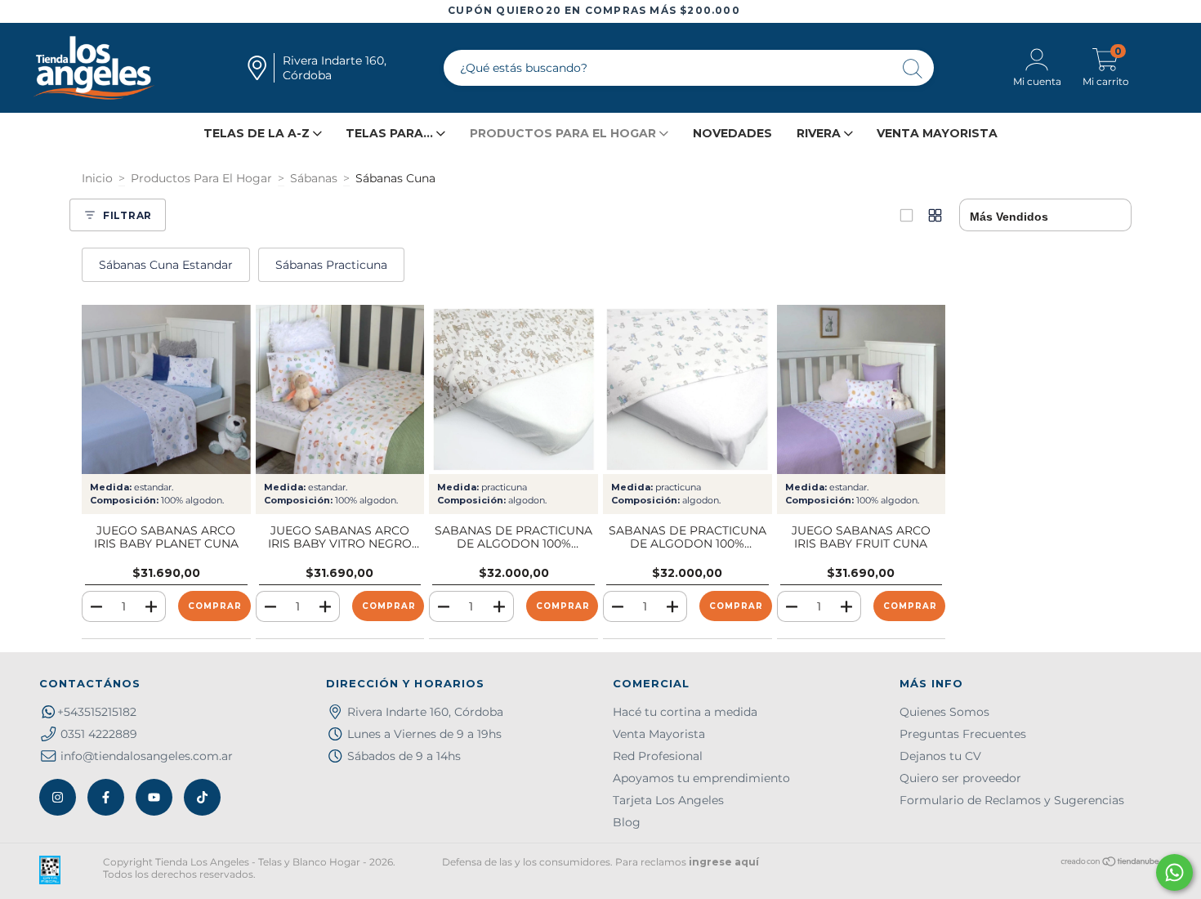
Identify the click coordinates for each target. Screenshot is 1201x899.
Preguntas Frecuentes (963, 733)
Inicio (97, 178)
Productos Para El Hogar (201, 178)
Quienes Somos (944, 711)
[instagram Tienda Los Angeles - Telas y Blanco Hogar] (57, 797)
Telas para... (391, 133)
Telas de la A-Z (258, 133)
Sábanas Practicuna (331, 264)
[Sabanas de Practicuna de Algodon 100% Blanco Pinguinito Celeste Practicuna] (687, 389)
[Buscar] (913, 70)
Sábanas (313, 178)
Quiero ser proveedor (960, 778)
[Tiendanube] (1111, 863)
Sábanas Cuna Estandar (166, 264)
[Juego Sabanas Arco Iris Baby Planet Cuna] (166, 389)
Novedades (732, 133)
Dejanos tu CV (940, 756)
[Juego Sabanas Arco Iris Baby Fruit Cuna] (861, 389)
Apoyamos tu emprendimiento (701, 778)
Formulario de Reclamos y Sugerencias (1012, 800)
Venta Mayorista (937, 133)
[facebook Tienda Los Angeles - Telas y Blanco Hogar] (105, 797)
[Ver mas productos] (935, 215)
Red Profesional (658, 756)
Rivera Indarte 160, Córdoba (425, 711)
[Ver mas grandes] (906, 215)
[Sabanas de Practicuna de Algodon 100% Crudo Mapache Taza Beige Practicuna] (513, 389)
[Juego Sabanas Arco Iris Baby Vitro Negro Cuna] (340, 389)
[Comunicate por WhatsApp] (1174, 872)
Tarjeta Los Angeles (668, 800)
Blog (627, 822)
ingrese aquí (724, 862)
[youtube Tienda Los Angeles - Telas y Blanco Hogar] (154, 797)
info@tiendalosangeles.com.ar (146, 756)
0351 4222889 (98, 733)
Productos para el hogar (564, 133)
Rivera (820, 133)
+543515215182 (96, 711)
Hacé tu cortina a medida (685, 711)
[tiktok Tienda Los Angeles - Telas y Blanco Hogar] (202, 797)
